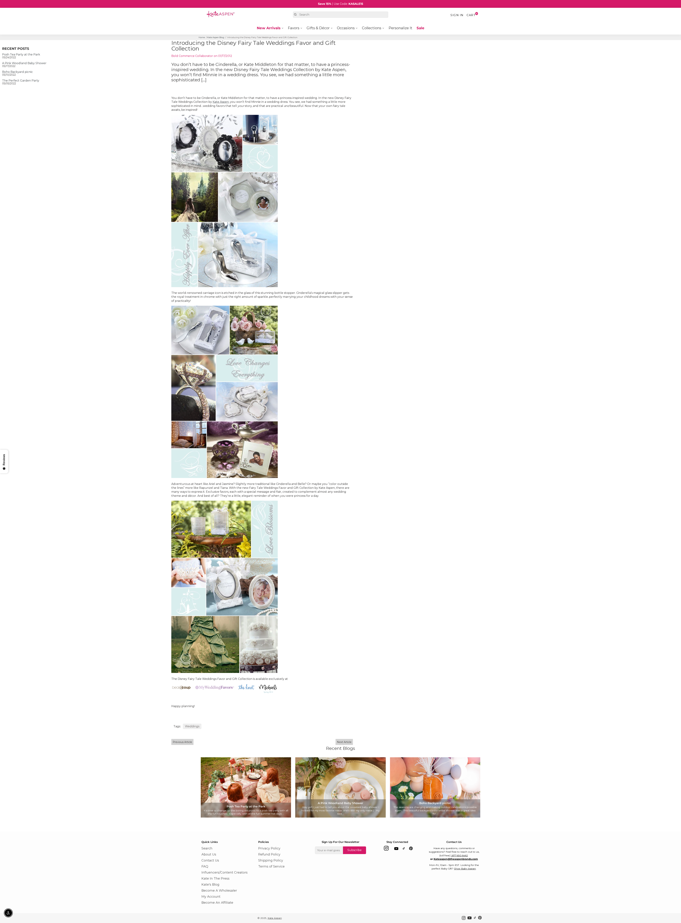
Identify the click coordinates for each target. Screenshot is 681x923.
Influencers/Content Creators (224, 872)
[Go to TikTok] (404, 849)
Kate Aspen (221, 102)
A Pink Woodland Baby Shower (24, 63)
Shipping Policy (270, 860)
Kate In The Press (215, 878)
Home (202, 37)
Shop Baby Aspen (465, 868)
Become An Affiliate (217, 903)
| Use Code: (340, 3)
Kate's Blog (210, 884)
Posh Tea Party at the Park (21, 54)
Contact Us (210, 860)
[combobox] (340, 15)
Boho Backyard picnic (17, 72)
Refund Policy (269, 854)
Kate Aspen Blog (215, 37)
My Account (210, 897)
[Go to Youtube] (396, 849)
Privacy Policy (269, 848)
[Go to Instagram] (386, 849)
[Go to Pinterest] (411, 849)
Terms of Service (271, 866)
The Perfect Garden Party (20, 80)
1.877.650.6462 (459, 855)
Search (206, 848)
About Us (208, 854)
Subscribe (354, 850)
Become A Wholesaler (219, 891)
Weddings (192, 726)
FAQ (204, 866)
